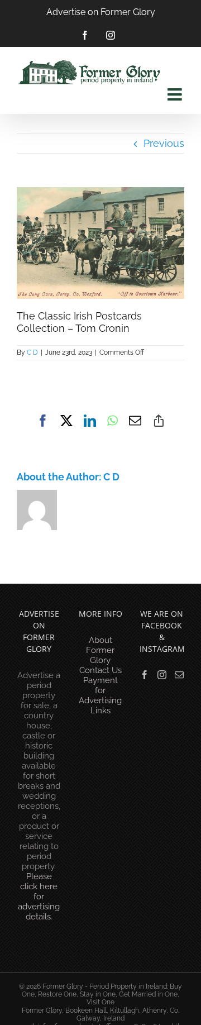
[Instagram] (161, 674)
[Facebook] (144, 674)
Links (100, 710)
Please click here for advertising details (39, 896)
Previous (163, 143)
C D (32, 352)
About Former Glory (100, 650)
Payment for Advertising (100, 690)
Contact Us (100, 670)
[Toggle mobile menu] (176, 94)
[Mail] (179, 674)
